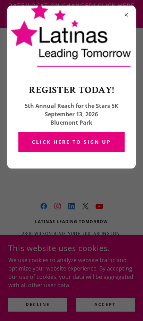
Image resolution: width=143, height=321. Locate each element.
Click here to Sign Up (71, 142)
